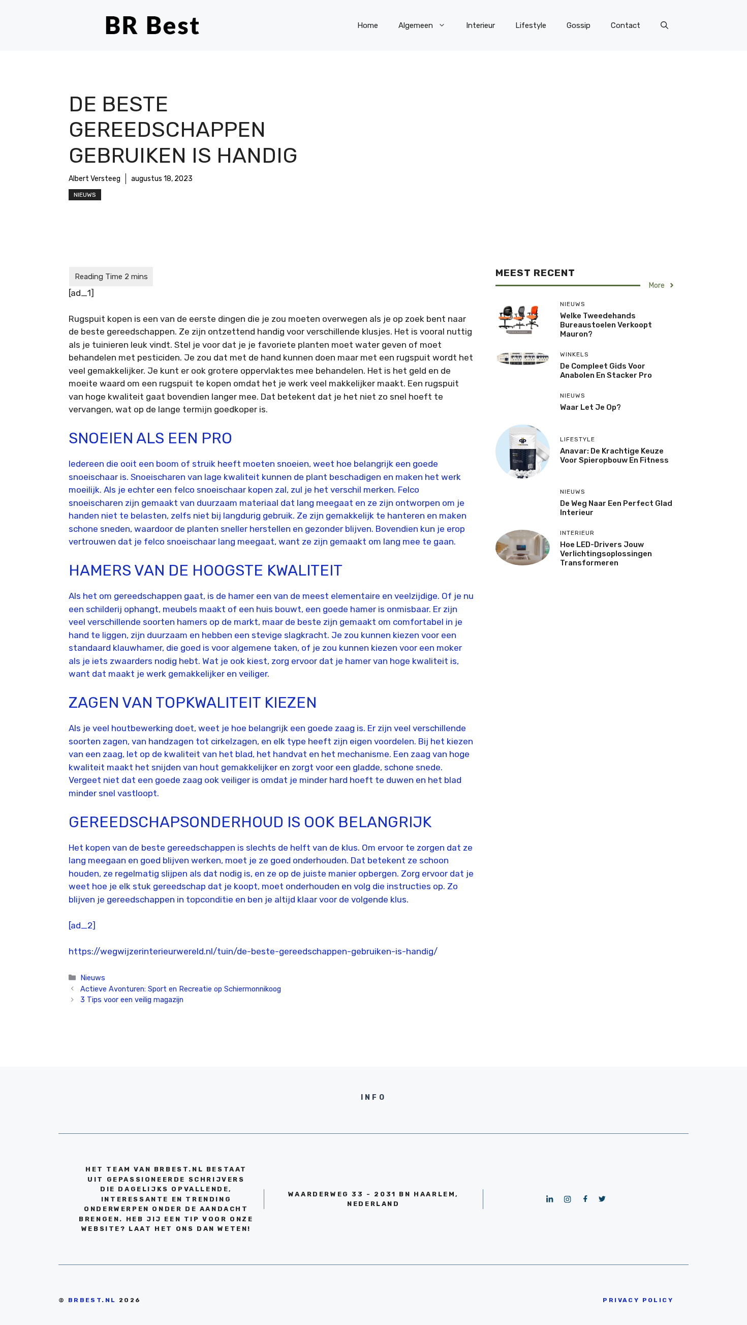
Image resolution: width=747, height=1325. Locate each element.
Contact (625, 25)
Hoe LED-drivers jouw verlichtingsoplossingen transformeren (606, 553)
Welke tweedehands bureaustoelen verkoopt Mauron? (606, 325)
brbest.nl (92, 1300)
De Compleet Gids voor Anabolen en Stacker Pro (606, 371)
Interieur (480, 25)
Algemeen (415, 25)
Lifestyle (530, 25)
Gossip (578, 25)
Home (367, 25)
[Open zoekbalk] (664, 25)
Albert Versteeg (94, 178)
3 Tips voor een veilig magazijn (131, 999)
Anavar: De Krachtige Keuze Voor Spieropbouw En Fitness (614, 455)
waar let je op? (590, 407)
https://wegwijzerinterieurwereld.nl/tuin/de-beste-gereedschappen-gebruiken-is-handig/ (253, 951)
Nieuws (85, 194)
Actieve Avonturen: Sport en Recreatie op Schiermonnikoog (180, 988)
